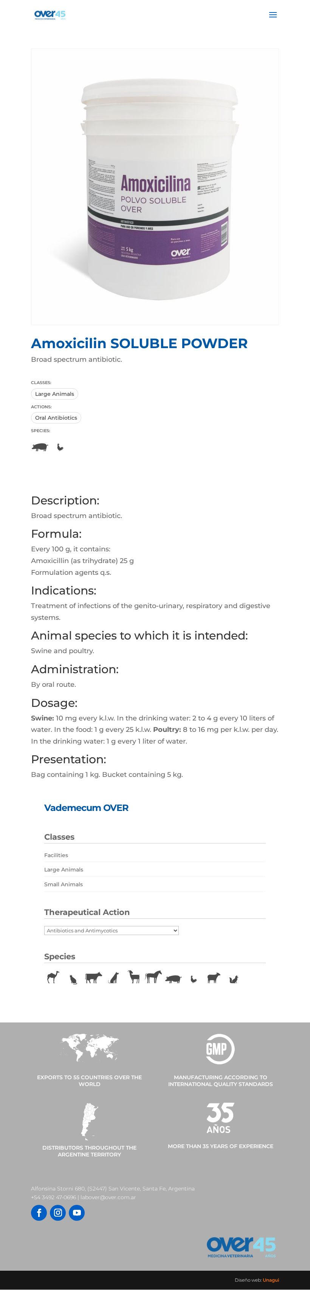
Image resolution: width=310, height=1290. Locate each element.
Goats (133, 978)
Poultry (60, 446)
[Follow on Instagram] (58, 1213)
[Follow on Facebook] (39, 1213)
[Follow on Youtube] (77, 1213)
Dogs (113, 978)
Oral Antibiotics (56, 417)
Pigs (40, 446)
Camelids (53, 978)
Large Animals (54, 394)
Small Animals (63, 884)
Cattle (93, 978)
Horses (153, 978)
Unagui (271, 1280)
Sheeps (214, 978)
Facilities (56, 855)
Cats (73, 978)
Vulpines (234, 978)
